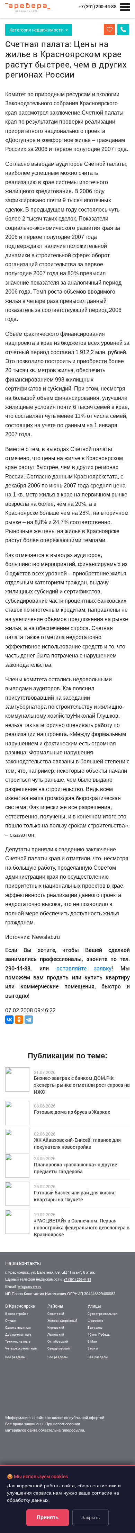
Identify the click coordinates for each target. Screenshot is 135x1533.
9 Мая (92, 1341)
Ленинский (55, 1334)
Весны (93, 1348)
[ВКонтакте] (9, 1019)
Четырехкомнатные (21, 1348)
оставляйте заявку (84, 968)
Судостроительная (102, 1314)
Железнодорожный (62, 1321)
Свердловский (58, 1348)
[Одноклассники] (19, 1019)
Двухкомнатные (18, 1334)
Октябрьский (57, 1341)
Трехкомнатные (17, 1341)
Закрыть (90, 1517)
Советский (55, 1314)
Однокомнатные (18, 1327)
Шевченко (95, 1321)
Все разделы (15, 1357)
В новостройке (16, 1314)
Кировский (55, 1327)
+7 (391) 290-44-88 (77, 1279)
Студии (11, 1321)
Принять (47, 1517)
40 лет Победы (99, 1334)
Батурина (95, 1327)
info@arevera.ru (30, 1287)
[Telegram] (29, 1019)
